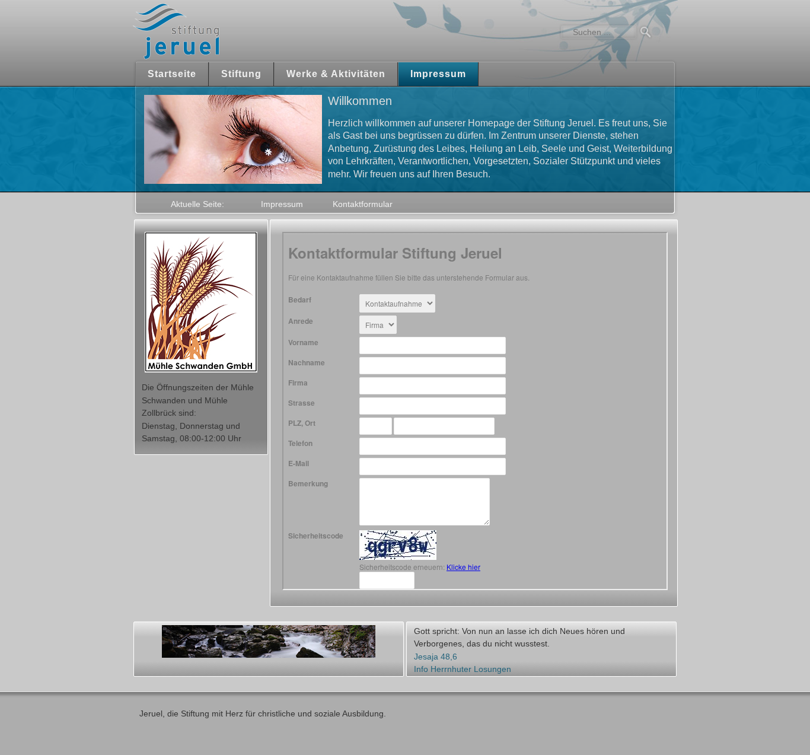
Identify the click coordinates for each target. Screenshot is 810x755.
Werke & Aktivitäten (335, 74)
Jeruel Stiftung (210, 31)
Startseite (172, 74)
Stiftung (241, 74)
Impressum (438, 74)
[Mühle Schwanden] (201, 302)
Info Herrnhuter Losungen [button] (462, 669)
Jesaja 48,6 (435, 656)
